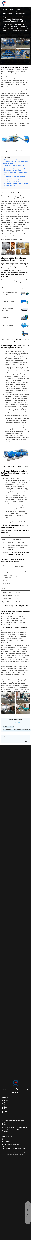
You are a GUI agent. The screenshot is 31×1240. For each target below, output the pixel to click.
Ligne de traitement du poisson (16, 9)
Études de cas (5, 1107)
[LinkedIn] (19, 722)
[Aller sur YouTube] (13, 1093)
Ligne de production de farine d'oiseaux (16, 729)
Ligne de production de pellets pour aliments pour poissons (16, 1130)
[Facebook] (12, 722)
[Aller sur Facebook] (15, 1093)
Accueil (5, 9)
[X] (15, 722)
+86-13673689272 (8, 1139)
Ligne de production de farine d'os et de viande (16, 1127)
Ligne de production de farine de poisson (14, 1120)
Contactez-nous (6, 1103)
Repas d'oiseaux (8, 726)
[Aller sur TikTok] (18, 1093)
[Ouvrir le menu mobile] (29, 3)
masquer (12, 157)
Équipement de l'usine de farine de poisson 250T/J (15, 1123)
